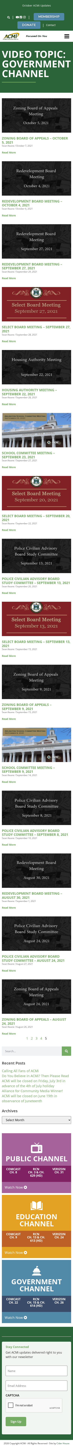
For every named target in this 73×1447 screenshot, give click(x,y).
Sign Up (15, 1422)
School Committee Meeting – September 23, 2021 (28, 455)
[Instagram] (24, 17)
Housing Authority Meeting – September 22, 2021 (29, 392)
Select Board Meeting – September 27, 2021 (36, 329)
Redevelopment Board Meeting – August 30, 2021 (32, 895)
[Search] (66, 1051)
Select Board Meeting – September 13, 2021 (36, 643)
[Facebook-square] (21, 17)
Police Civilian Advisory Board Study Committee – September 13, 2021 (36, 580)
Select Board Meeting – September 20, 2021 (36, 518)
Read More (9, 152)
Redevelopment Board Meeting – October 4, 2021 (32, 203)
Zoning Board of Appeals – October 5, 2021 (35, 140)
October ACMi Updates (36, 5)
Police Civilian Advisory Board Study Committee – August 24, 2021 (33, 958)
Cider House (63, 1443)
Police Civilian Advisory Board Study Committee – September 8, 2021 (35, 832)
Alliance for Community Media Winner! (32, 1091)
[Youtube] (17, 17)
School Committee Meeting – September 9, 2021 (28, 769)
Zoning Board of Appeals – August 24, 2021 (34, 1021)
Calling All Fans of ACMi (20, 1071)
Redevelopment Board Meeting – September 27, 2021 (32, 266)
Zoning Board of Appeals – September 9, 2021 (26, 706)
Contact (51, 25)
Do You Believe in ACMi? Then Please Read (35, 1076)
